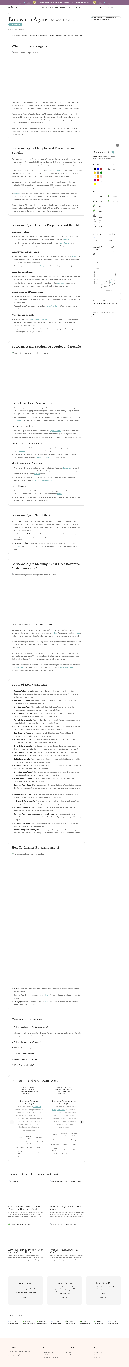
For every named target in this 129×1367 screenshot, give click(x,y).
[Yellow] (95, 184)
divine (59, 494)
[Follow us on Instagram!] (9, 1355)
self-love (66, 239)
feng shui (16, 193)
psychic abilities (55, 431)
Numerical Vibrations (97, 248)
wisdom (22, 451)
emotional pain (17, 667)
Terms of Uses (98, 1352)
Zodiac (111, 192)
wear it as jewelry (42, 266)
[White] (101, 180)
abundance (66, 468)
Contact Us (97, 1357)
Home (10, 14)
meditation (61, 283)
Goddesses (112, 234)
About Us (68, 1354)
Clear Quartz (52, 306)
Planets (111, 165)
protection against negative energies (45, 319)
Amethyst (37, 1107)
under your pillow (42, 457)
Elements (97, 234)
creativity (74, 256)
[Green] (101, 172)
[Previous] (9, 35)
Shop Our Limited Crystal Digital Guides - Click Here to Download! (64, 2)
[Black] (95, 169)
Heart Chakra (64, 243)
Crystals (15, 14)
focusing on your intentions (42, 480)
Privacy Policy (98, 1354)
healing (54, 633)
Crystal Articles (47, 1354)
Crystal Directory (48, 1352)
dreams (37, 474)
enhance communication (55, 170)
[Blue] (98, 169)
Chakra (96, 192)
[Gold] (95, 172)
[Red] (98, 180)
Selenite (47, 995)
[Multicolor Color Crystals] (95, 176)
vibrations (17, 546)
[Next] (83, 35)
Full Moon (17, 420)
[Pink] (101, 176)
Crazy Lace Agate (58, 1109)
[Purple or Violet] (95, 180)
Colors (96, 165)
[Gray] (98, 172)
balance (77, 633)
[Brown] (101, 169)
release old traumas (67, 667)
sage (46, 1001)
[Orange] (98, 176)
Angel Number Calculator (50, 1357)
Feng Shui (112, 247)
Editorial (68, 1352)
